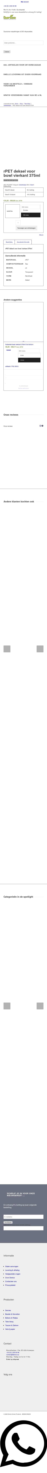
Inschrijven (8, 1222)
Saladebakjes (22, 185)
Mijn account (25, 2)
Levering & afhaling (12, 1270)
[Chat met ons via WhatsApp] (23, 1470)
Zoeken (6, 52)
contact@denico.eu (12, 1354)
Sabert (32, 185)
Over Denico (10, 1277)
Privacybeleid (10, 1285)
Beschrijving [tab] (9, 242)
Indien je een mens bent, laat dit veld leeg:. (17, 1225)
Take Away (9, 1321)
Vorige (7, 649)
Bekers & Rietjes (11, 1318)
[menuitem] (24, 1)
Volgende (40, 649)
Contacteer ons (11, 1281)
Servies (8, 1310)
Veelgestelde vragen (12, 1274)
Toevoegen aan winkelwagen (26, 228)
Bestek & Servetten (12, 1314)
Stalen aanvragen (11, 1266)
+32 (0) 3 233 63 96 (10, 6)
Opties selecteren (23, 388)
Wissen (41, 235)
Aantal (10, 211)
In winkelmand (23, 386)
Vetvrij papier (10, 1329)
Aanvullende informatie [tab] (23, 242)
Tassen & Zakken (11, 1325)
